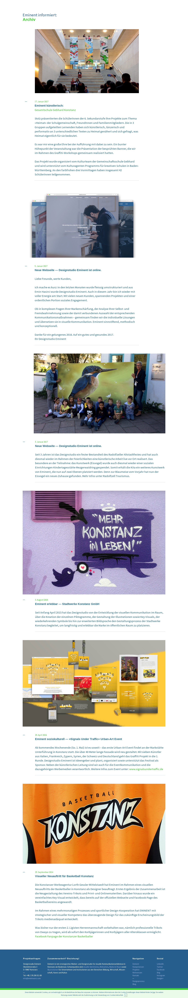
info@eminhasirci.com (32, 978)
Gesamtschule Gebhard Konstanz (55, 110)
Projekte (135, 969)
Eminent (135, 964)
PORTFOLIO (102, 4)
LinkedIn (160, 964)
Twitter (160, 967)
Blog (134, 984)
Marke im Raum (115, 967)
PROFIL (67, 4)
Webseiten (104, 967)
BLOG (160, 4)
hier (154, 992)
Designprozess (138, 981)
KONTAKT (147, 4)
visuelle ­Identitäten (91, 967)
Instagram (161, 975)
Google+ (160, 978)
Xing (158, 972)
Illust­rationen (52, 969)
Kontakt (135, 975)
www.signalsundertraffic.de (146, 769)
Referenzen (137, 972)
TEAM (135, 4)
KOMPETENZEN (83, 4)
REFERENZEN (121, 4)
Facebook (160, 969)
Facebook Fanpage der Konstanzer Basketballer (64, 936)
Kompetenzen (138, 967)
